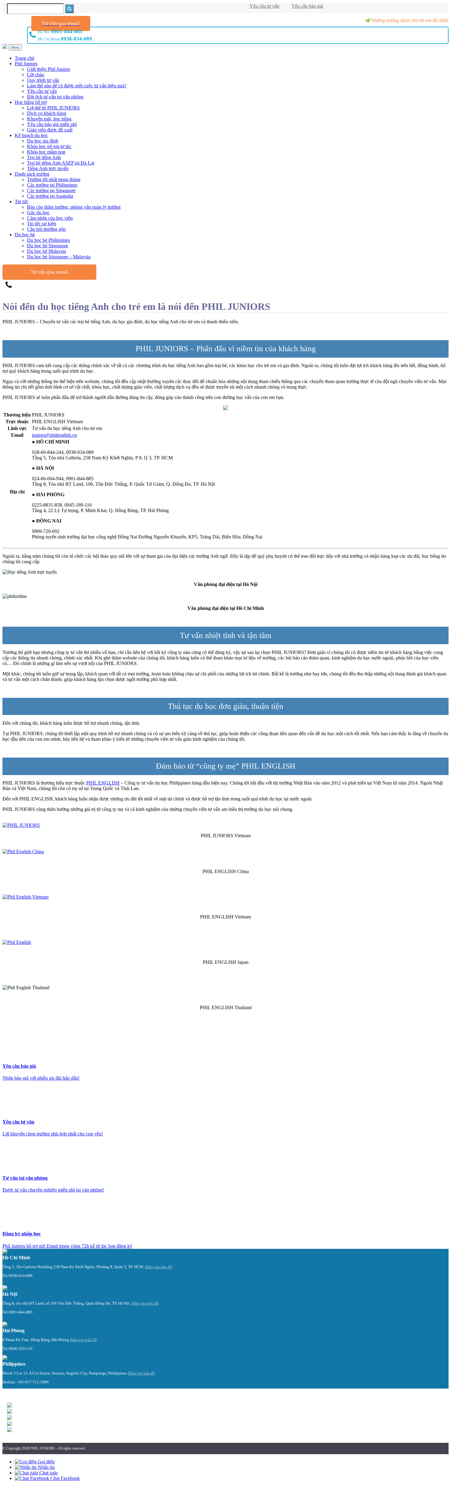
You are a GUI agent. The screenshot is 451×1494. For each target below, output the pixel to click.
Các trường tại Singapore (51, 190)
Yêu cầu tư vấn (264, 6)
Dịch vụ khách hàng (46, 113)
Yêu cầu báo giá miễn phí (52, 124)
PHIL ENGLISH (103, 782)
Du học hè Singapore (47, 245)
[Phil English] (21, 825)
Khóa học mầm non (46, 151)
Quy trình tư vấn (43, 80)
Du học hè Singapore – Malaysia (59, 256)
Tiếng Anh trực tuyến (47, 168)
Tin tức (22, 201)
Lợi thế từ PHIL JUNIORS (53, 107)
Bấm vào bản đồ (158, 1266)
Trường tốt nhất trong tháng (53, 179)
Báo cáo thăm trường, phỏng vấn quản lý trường (74, 207)
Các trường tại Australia (50, 196)
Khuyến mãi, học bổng (49, 118)
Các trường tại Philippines (52, 185)
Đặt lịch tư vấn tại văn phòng (55, 96)
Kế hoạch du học (31, 135)
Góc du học (38, 212)
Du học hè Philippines (48, 240)
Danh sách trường (32, 174)
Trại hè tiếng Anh (44, 157)
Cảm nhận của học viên (50, 218)
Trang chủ (24, 58)
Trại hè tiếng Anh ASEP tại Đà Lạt (60, 162)
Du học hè (25, 234)
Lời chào (35, 74)
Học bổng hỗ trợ (31, 102)
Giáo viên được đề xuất (49, 129)
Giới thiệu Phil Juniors (48, 69)
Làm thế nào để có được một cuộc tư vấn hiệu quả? (76, 85)
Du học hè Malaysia (46, 251)
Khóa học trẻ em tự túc (49, 146)
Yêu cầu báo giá (307, 6)
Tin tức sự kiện (41, 223)
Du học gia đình (42, 140)
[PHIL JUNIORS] (225, 408)
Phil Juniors (26, 63)
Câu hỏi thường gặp (46, 229)
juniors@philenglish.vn (54, 435)
